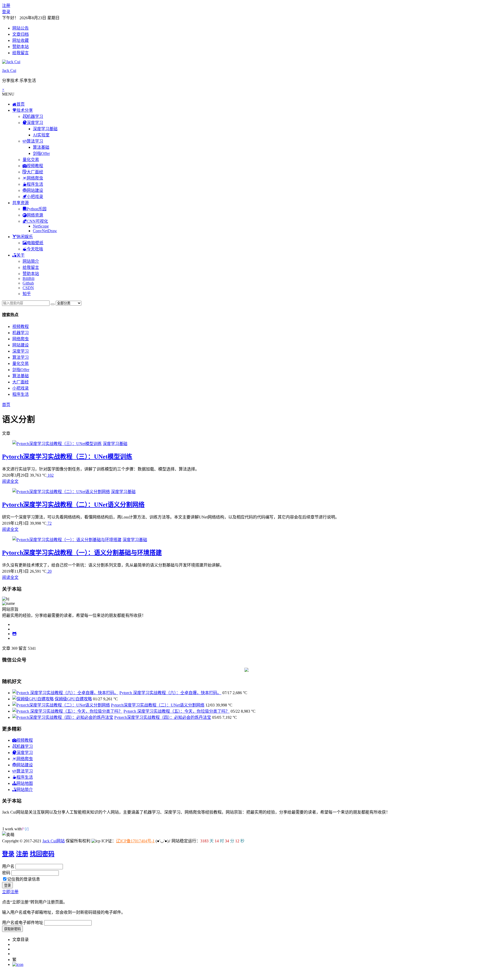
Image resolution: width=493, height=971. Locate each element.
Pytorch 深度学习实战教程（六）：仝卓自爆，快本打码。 (170, 693)
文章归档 (20, 34)
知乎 (27, 293)
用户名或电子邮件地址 (22, 922)
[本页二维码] (17, 964)
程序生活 (20, 394)
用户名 (8, 866)
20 (49, 571)
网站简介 (31, 261)
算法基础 (41, 147)
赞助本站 (20, 46)
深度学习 (20, 351)
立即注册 (10, 892)
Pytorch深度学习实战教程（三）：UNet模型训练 (67, 456)
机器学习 (20, 333)
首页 (6, 404)
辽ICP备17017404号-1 (135, 841)
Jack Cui (9, 70)
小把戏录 (20, 388)
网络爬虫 (20, 339)
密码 (6, 873)
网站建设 (20, 345)
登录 (6, 12)
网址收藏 (20, 40)
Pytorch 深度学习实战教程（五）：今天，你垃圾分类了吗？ (177, 711)
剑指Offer (41, 153)
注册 (6, 5)
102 (50, 475)
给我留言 (20, 53)
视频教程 (20, 326)
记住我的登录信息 (23, 879)
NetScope (41, 226)
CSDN (28, 288)
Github (28, 283)
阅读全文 (10, 481)
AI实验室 (41, 135)
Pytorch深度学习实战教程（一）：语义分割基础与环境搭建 (82, 552)
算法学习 (20, 357)
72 (49, 523)
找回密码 (42, 854)
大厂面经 (20, 382)
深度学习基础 (45, 129)
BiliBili (28, 278)
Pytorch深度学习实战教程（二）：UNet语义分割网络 (73, 504)
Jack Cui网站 (53, 841)
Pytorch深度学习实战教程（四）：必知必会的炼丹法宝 (162, 717)
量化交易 (31, 159)
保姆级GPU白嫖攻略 (73, 699)
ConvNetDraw (45, 231)
